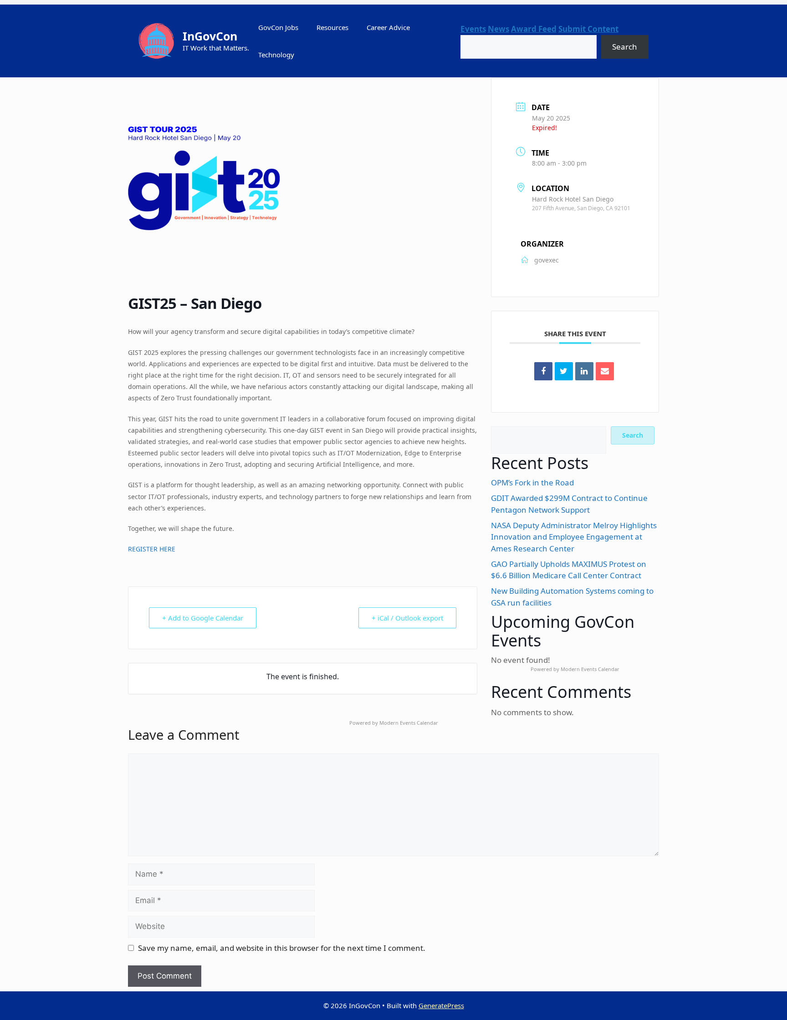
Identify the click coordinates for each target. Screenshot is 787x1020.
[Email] (605, 371)
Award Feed (534, 29)
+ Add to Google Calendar (202, 617)
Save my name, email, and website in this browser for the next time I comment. (281, 948)
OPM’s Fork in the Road (532, 482)
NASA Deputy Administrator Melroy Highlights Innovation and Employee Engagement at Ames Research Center (574, 537)
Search (624, 46)
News (498, 29)
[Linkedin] (584, 371)
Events (473, 29)
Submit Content (588, 29)
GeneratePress (441, 1005)
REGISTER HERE (151, 549)
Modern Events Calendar (590, 669)
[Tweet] (564, 371)
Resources (332, 27)
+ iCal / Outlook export (407, 617)
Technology (276, 54)
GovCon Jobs (278, 27)
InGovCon (210, 36)
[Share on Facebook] (543, 371)
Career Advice (388, 27)
